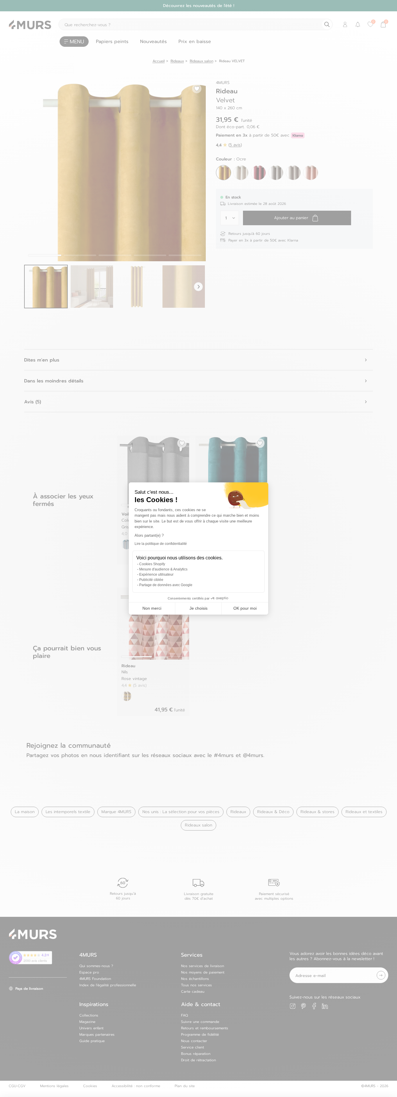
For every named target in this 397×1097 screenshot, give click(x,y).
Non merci (151, 608)
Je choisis (198, 608)
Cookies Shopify (152, 564)
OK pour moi (245, 608)
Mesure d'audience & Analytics (163, 569)
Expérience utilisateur (156, 574)
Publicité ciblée (151, 580)
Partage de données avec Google (165, 585)
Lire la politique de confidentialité (161, 544)
